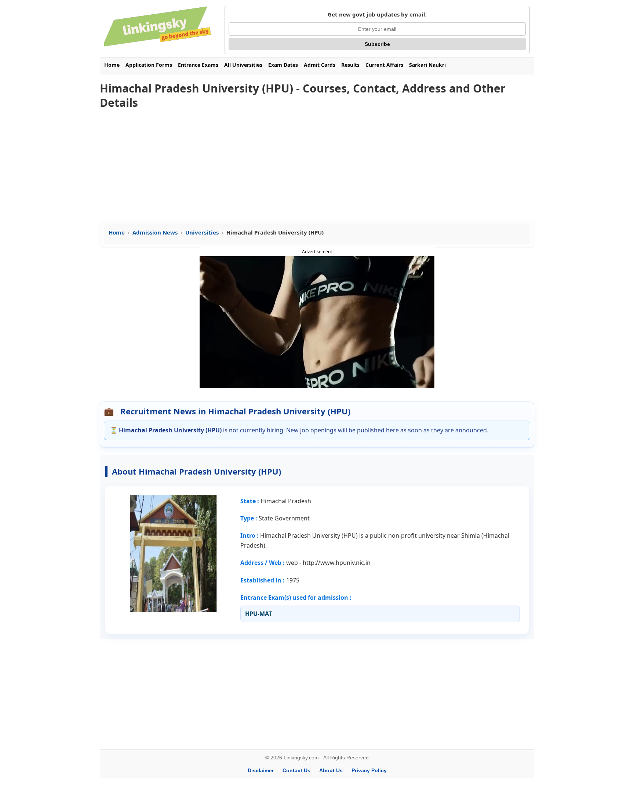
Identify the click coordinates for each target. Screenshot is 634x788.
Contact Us (296, 770)
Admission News (155, 232)
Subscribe (377, 44)
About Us (331, 770)
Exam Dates (283, 64)
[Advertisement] (317, 165)
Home (112, 64)
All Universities (243, 64)
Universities (202, 232)
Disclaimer (261, 770)
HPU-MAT (258, 614)
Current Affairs (384, 64)
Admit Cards (319, 64)
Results (350, 64)
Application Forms (148, 64)
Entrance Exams (198, 64)
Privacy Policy (369, 770)
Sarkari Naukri (427, 64)
